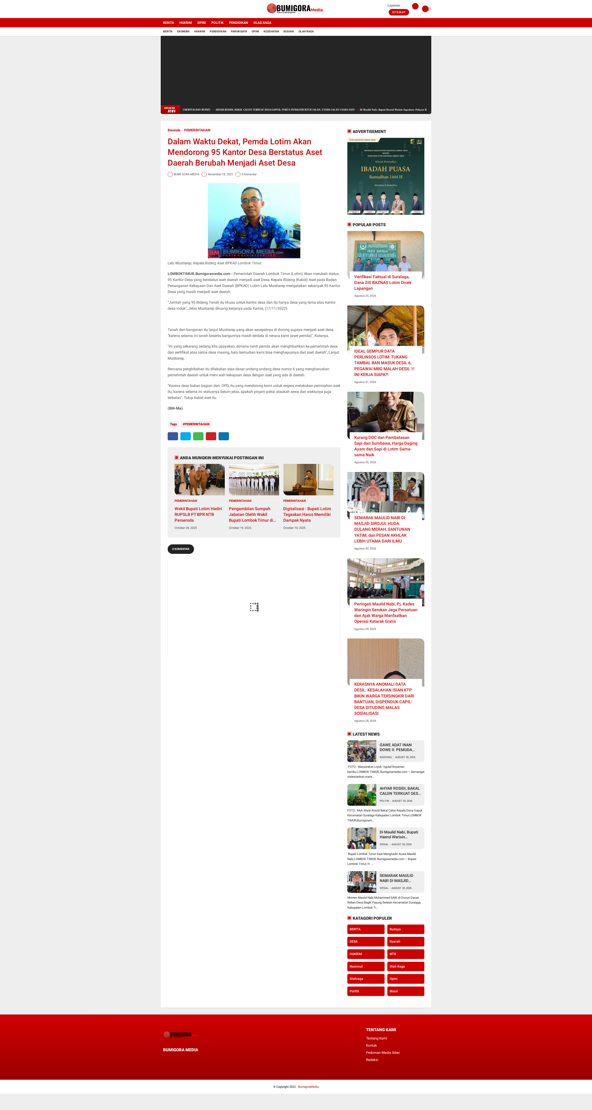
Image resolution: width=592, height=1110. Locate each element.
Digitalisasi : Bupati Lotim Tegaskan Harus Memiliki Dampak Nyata (307, 514)
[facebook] (162, 9)
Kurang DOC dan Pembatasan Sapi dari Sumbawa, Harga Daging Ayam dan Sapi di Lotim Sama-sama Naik (385, 446)
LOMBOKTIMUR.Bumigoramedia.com (199, 273)
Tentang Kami (376, 1038)
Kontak (371, 1045)
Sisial (394, 991)
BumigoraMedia (308, 1086)
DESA (354, 941)
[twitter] (168, 9)
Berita (168, 31)
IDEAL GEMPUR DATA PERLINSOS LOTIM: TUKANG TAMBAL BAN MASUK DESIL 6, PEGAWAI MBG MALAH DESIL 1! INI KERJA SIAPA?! (384, 363)
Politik (384, 800)
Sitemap (399, 12)
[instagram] (174, 9)
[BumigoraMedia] (296, 15)
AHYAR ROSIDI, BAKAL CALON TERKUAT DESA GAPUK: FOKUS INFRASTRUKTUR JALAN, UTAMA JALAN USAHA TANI (251, 109)
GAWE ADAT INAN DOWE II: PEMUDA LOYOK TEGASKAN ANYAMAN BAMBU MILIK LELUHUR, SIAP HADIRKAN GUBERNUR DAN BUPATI (400, 747)
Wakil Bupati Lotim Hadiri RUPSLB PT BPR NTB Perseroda (198, 514)
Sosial (384, 844)
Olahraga (356, 978)
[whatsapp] (198, 436)
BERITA (168, 23)
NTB (393, 954)
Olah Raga (306, 31)
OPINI (201, 23)
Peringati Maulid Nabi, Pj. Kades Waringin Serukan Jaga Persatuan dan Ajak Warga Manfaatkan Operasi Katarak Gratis (385, 612)
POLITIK (217, 23)
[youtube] (180, 9)
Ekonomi (183, 31)
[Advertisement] (296, 70)
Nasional (386, 757)
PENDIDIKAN (238, 23)
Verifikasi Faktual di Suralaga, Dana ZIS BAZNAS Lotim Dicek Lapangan (382, 282)
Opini (255, 31)
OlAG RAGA (262, 23)
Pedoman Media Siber (383, 1053)
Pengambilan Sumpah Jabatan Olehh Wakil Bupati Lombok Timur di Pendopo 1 (251, 514)
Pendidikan (218, 31)
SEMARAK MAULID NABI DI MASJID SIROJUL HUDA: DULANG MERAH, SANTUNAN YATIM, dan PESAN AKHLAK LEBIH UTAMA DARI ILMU (382, 529)
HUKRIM (185, 23)
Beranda (174, 130)
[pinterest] (211, 436)
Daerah (395, 941)
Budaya (289, 31)
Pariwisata (239, 31)
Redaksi (372, 1060)
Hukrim (199, 31)
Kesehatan (271, 31)
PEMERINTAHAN (197, 130)
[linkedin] (224, 436)
